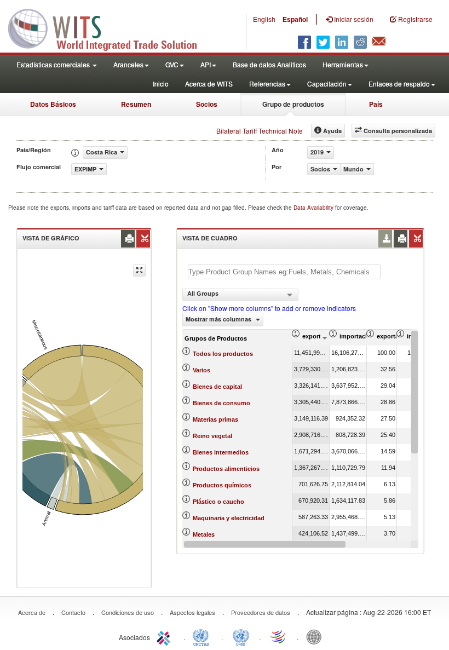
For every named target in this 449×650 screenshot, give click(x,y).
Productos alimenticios (226, 468)
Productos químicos (222, 485)
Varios (201, 370)
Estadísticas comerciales (53, 64)
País (376, 104)
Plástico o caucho (218, 501)
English (264, 19)
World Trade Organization (279, 636)
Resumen (136, 104)
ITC (165, 636)
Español (295, 19)
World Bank (316, 636)
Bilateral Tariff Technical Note (259, 130)
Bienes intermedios (221, 452)
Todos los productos (223, 353)
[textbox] (284, 271)
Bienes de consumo (221, 403)
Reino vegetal (212, 436)
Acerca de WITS (209, 83)
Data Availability (314, 207)
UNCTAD (203, 636)
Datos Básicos (53, 104)
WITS (109, 27)
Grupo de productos (293, 104)
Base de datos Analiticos (269, 64)
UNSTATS (241, 636)
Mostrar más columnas (219, 319)
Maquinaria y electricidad (228, 518)
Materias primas (215, 419)
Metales (204, 534)
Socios (206, 104)
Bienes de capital (217, 386)
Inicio (161, 83)
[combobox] (240, 295)
